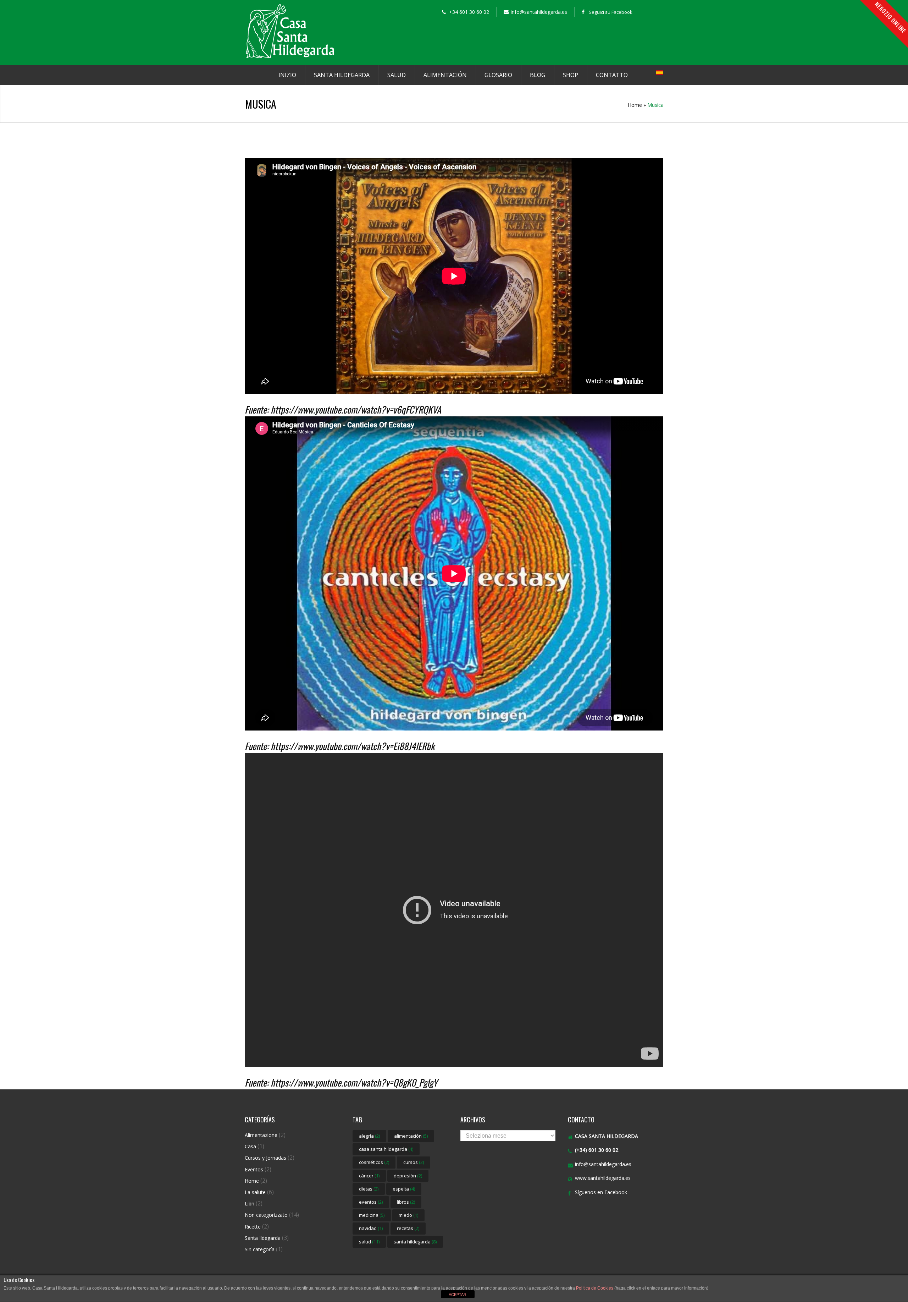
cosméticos (374, 1162)
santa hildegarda (415, 1241)
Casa (250, 1146)
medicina (371, 1215)
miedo (408, 1215)
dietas (368, 1189)
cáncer (369, 1175)
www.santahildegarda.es (603, 1178)
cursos (413, 1162)
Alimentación (445, 75)
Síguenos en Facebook (601, 1192)
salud (369, 1241)
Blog (537, 75)
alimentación (411, 1136)
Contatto (612, 75)
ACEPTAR (457, 1294)
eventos (371, 1202)
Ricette (253, 1226)
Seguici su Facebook (610, 12)
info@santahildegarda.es (603, 1164)
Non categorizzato (266, 1214)
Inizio (287, 75)
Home (635, 105)
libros (406, 1202)
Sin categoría (260, 1249)
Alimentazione (261, 1135)
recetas (408, 1228)
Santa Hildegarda (342, 75)
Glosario (498, 75)
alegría (369, 1136)
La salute (255, 1192)
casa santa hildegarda (386, 1149)
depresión (408, 1175)
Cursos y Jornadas (265, 1157)
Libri (249, 1203)
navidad (371, 1228)
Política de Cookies (594, 1288)
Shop (570, 75)
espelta (404, 1189)
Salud (396, 75)
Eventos (254, 1169)
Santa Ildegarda (263, 1238)
